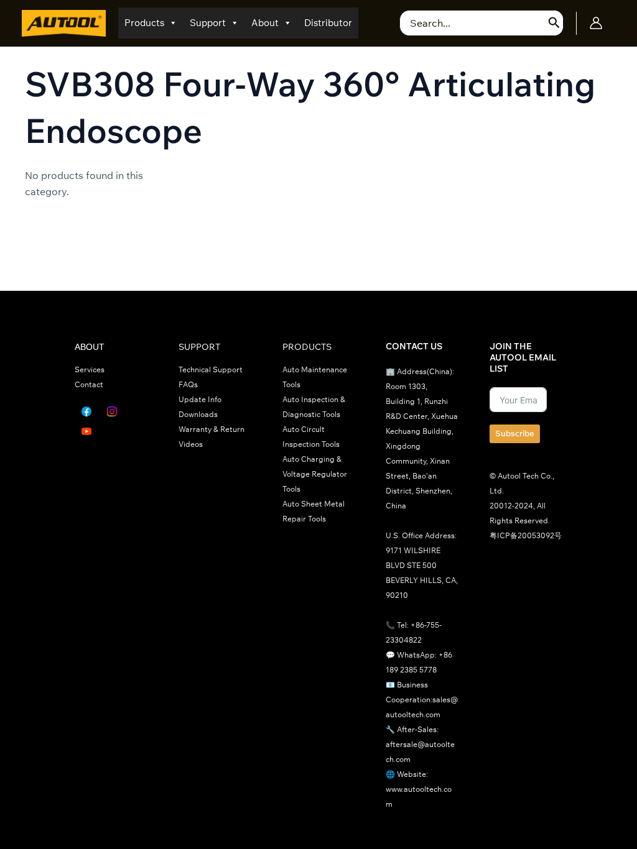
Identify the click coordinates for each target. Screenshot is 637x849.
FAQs (188, 384)
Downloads (198, 414)
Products (144, 23)
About (265, 23)
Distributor (328, 23)
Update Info (200, 399)
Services (90, 369)
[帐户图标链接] (596, 23)
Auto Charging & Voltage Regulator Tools (314, 473)
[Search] (554, 23)
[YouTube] (86, 431)
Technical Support (211, 369)
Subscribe (514, 433)
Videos (191, 444)
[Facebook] (86, 411)
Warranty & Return (211, 429)
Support (208, 23)
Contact (89, 384)
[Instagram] (112, 411)
